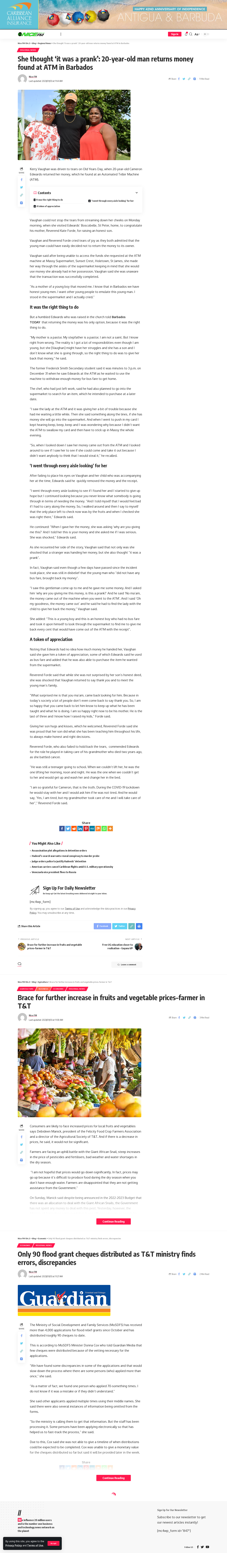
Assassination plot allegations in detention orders (59, 850)
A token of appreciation (48, 206)
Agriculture (26, 989)
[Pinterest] (86, 828)
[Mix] (98, 828)
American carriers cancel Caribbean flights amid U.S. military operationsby (72, 866)
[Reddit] (74, 828)
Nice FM (33, 76)
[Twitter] (68, 828)
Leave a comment (128, 964)
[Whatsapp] (104, 828)
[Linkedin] (80, 828)
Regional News (28, 50)
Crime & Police (27, 1502)
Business (43, 989)
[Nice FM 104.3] (37, 34)
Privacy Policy (13, 1545)
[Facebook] (62, 828)
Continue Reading (114, 1221)
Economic (58, 989)
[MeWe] (92, 828)
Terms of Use (35, 1545)
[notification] (186, 34)
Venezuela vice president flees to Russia (54, 872)
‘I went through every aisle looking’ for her (112, 201)
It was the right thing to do (49, 199)
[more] (61, 34)
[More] (110, 828)
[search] (190, 34)
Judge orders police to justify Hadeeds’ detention (59, 861)
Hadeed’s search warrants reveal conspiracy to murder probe (65, 855)
